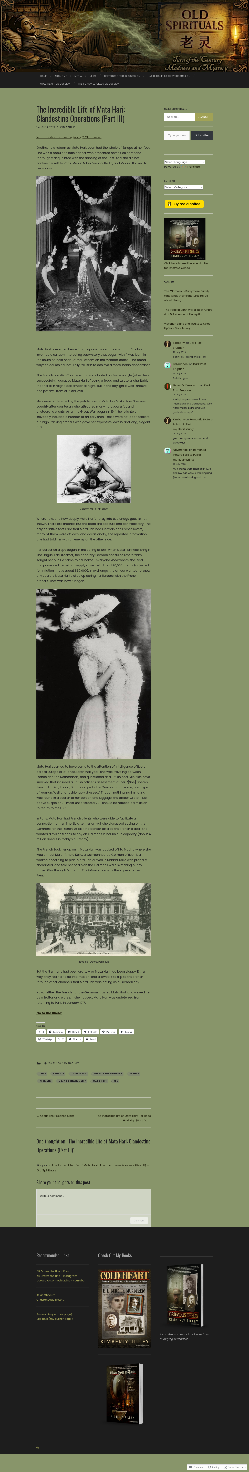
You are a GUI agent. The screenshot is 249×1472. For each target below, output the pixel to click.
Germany (45, 1081)
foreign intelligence (108, 1073)
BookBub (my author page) (54, 1319)
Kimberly (67, 127)
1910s (42, 1073)
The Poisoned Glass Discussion (99, 83)
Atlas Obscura (45, 1295)
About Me (61, 76)
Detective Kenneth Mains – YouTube (60, 1280)
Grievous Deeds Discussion (122, 76)
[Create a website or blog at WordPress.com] (37, 1448)
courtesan (79, 1073)
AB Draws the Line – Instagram (56, 1276)
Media (78, 76)
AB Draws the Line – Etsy (52, 1271)
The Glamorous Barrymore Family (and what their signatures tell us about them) (186, 295)
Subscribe (202, 135)
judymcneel (180, 364)
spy (116, 1081)
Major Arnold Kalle (72, 1081)
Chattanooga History (50, 1300)
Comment (139, 1220)
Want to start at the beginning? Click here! (68, 137)
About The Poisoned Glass (55, 1116)
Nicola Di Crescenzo (186, 385)
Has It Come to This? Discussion (169, 76)
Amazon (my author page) (54, 1314)
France (134, 1073)
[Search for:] (188, 117)
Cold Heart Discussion (55, 83)
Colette (58, 1073)
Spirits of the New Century (61, 1063)
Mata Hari (100, 1081)
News (93, 76)
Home (43, 76)
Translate (193, 167)
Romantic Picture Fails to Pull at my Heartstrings (189, 455)
